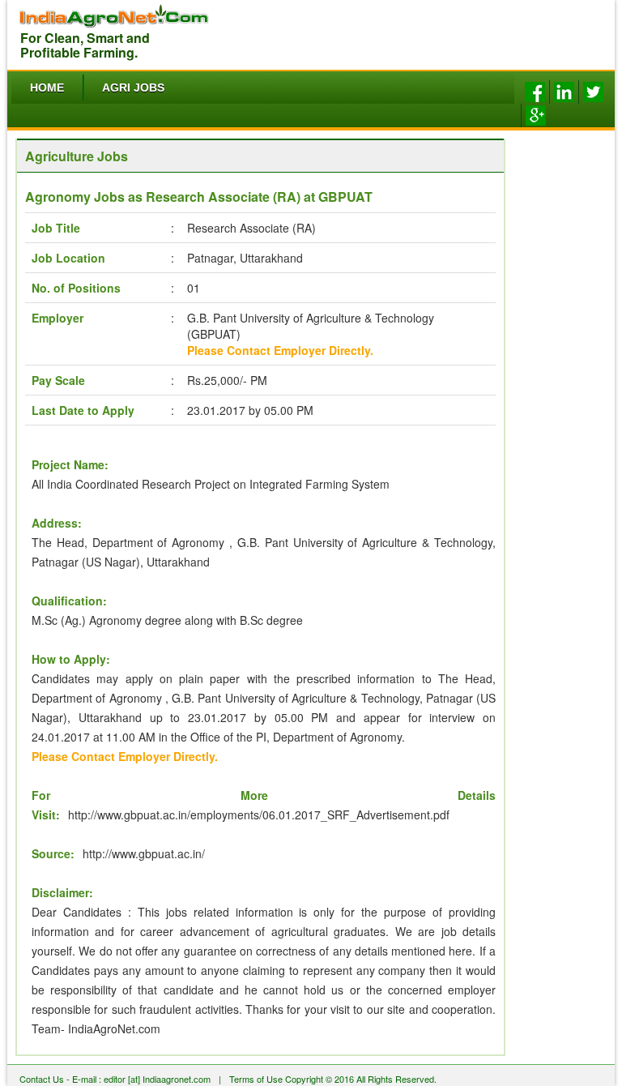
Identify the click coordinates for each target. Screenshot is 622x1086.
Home (47, 87)
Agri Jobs (133, 87)
